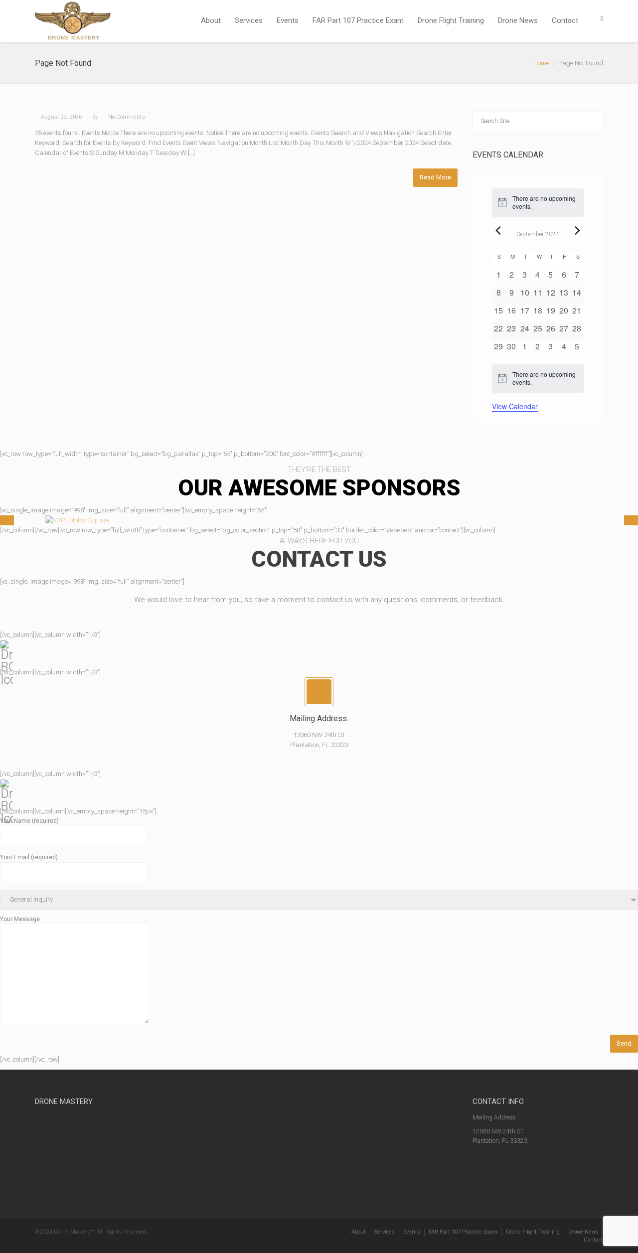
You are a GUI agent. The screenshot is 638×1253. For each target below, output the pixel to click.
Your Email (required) (29, 857)
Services (249, 20)
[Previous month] (498, 231)
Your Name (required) (29, 820)
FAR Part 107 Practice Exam (358, 20)
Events (288, 20)
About (211, 20)
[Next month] (578, 231)
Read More (435, 177)
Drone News (518, 20)
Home (541, 63)
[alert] (538, 202)
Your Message (20, 919)
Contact (565, 20)
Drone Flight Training (451, 20)
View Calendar (515, 406)
